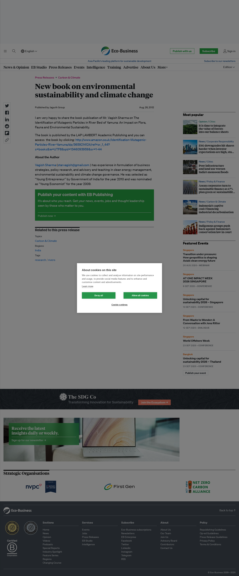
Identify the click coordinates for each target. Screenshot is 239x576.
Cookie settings (119, 305)
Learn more (87, 286)
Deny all (98, 295)
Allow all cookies (140, 295)
